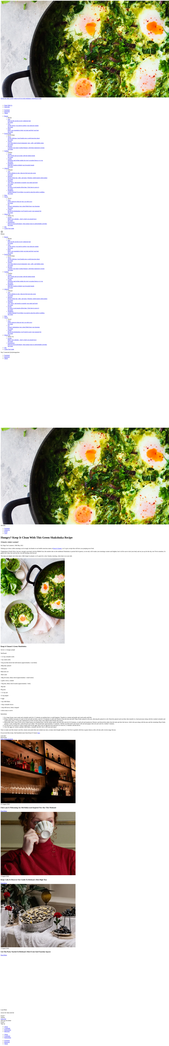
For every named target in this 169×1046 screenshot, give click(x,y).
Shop (5, 195)
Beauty (6, 116)
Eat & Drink (7, 133)
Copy (5, 533)
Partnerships (7, 1030)
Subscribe (7, 107)
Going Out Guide (9, 228)
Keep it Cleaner (57, 548)
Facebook (7, 110)
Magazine (7, 1031)
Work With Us (8, 105)
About (6, 1026)
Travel (6, 197)
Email (5, 531)
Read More (4, 811)
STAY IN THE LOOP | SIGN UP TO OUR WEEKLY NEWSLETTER (21, 98)
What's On (7, 214)
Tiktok (6, 113)
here (38, 733)
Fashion (6, 151)
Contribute (7, 1028)
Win (5, 227)
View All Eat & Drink (7, 739)
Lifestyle (6, 168)
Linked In (7, 530)
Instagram (7, 111)
